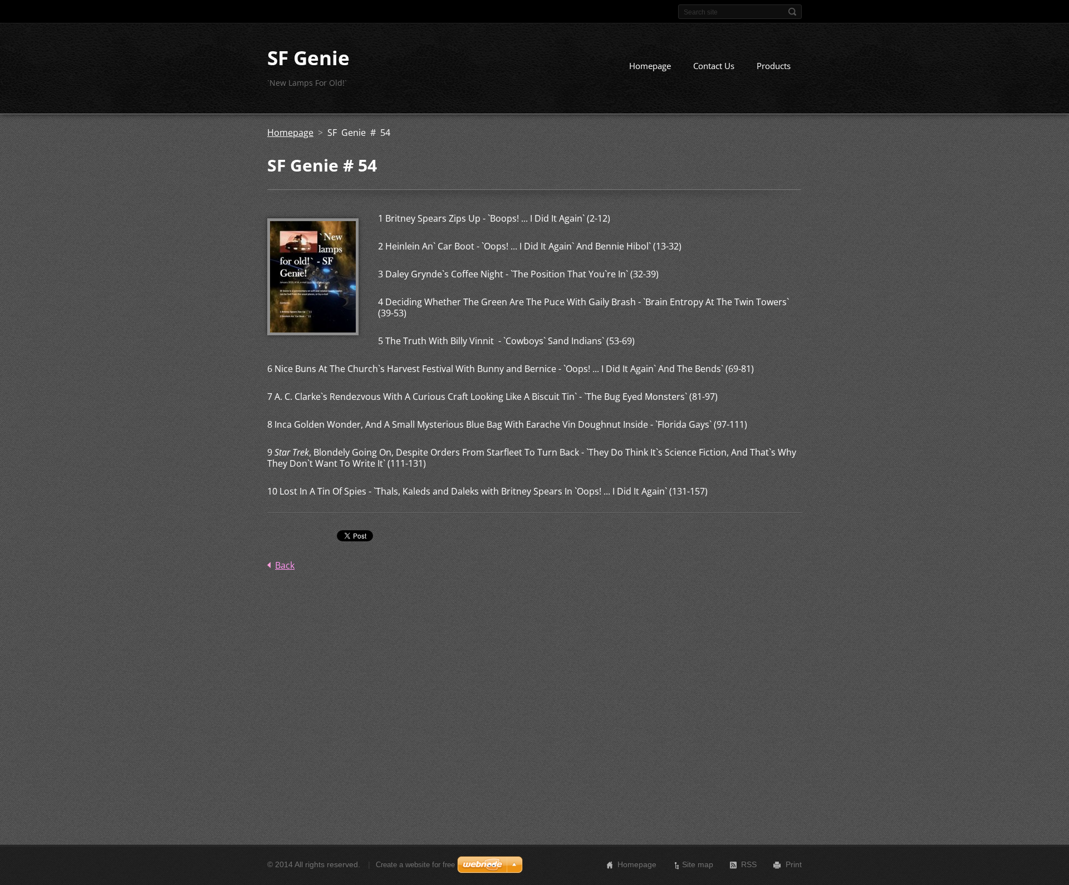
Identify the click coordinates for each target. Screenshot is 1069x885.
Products (774, 65)
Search (792, 12)
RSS (749, 864)
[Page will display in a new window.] (313, 332)
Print (794, 864)
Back (285, 565)
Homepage (650, 65)
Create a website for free (415, 864)
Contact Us (713, 65)
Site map (697, 864)
